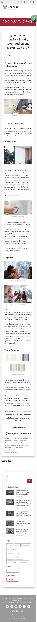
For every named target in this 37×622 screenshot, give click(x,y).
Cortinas (18, 553)
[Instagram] (11, 606)
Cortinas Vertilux (19, 447)
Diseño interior (12, 549)
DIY (21, 549)
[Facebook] (7, 606)
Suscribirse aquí (12, 580)
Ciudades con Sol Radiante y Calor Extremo (23, 522)
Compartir (9, 55)
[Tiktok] (28, 606)
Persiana (10, 553)
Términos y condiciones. (18, 615)
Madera (19, 558)
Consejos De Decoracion (12, 452)
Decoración (26, 545)
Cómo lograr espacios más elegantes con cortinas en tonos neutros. (23, 513)
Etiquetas (6, 438)
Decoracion (16, 440)
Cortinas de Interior (10, 445)
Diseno (23, 443)
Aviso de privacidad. (18, 617)
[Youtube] (15, 606)
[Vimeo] (20, 606)
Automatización (12, 562)
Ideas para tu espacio (23, 445)
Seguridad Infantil (10, 450)
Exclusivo (25, 438)
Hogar (18, 443)
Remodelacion (9, 447)
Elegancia (23, 440)
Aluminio (10, 558)
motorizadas (8, 224)
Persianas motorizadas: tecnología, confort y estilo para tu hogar (22, 531)
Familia (19, 450)
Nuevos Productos (10, 443)
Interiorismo (8, 440)
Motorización (24, 562)
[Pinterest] (24, 606)
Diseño (17, 545)
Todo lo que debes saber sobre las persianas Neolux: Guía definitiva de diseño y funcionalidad (23, 502)
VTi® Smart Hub (14, 234)
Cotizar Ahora (12, 571)
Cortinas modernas (17, 438)
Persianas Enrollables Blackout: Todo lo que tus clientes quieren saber (23, 492)
